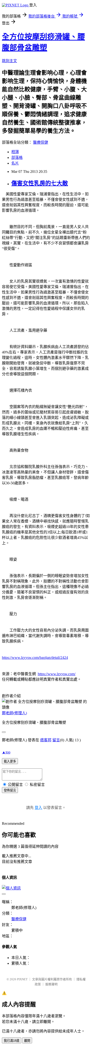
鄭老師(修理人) (14, 713)
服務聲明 (51, 984)
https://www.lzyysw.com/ (56, 674)
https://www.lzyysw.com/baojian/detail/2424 (35, 658)
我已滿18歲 (11, 1040)
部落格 (17, 158)
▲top (6, 752)
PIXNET (22, 979)
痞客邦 (45, 740)
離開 (27, 1040)
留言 (56, 740)
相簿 (15, 152)
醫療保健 (40, 142)
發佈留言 (10, 790)
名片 (15, 163)
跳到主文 (9, 61)
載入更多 (10, 761)
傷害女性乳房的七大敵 (39, 183)
